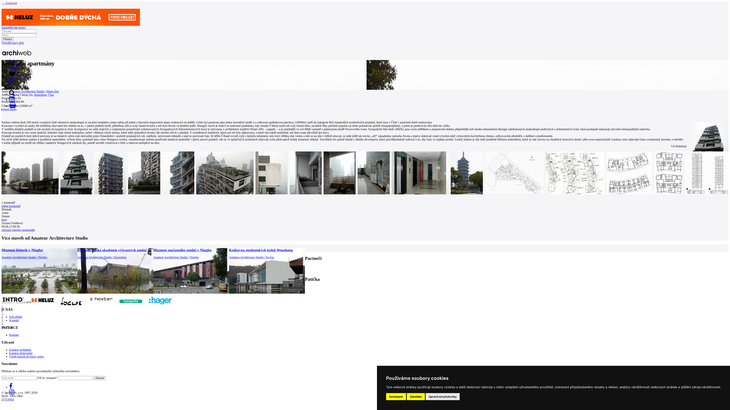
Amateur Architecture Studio (27, 91)
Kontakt (14, 320)
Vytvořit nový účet (13, 42)
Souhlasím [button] (396, 396)
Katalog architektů (20, 349)
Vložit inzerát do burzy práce (26, 356)
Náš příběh (15, 317)
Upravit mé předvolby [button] (443, 396)
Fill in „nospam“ (47, 377)
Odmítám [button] (416, 396)
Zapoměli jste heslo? (14, 27)
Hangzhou (40, 94)
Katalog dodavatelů (21, 353)
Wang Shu (52, 91)
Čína (51, 94)
